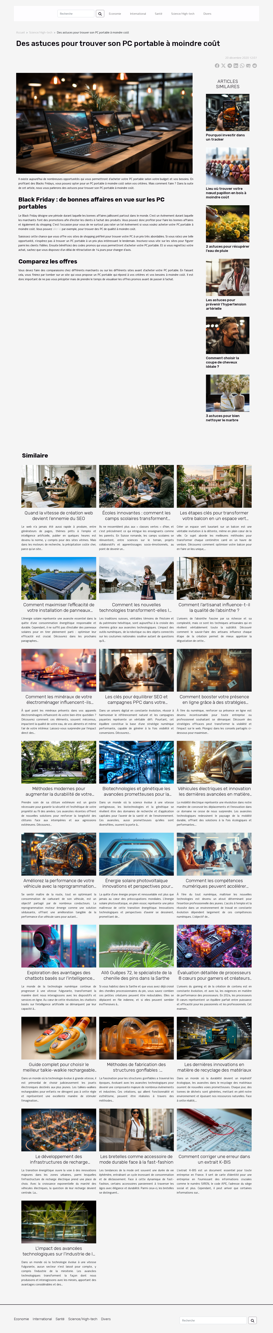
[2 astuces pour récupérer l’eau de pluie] (227, 223)
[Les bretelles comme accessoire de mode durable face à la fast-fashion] (136, 1129)
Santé (158, 13)
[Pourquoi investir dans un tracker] (227, 112)
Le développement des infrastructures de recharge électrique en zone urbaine (59, 1162)
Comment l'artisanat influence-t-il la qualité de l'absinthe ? (214, 607)
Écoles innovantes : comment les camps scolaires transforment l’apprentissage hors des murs (136, 518)
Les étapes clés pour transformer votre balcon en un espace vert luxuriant (214, 518)
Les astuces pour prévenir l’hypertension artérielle (226, 304)
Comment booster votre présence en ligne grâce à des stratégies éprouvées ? (214, 702)
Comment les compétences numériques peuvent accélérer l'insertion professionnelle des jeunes (214, 889)
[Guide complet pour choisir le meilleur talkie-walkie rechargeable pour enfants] (58, 1038)
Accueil (20, 32)
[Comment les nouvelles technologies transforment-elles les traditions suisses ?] (136, 578)
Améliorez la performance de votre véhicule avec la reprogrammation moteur (58, 886)
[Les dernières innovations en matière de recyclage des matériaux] (214, 1038)
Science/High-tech (182, 13)
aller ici (57, 229)
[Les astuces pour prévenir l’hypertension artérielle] (227, 277)
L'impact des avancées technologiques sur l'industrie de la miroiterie (58, 1254)
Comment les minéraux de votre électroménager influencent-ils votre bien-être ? (58, 702)
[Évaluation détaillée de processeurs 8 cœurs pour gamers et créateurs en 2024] (214, 946)
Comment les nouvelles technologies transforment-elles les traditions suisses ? (136, 610)
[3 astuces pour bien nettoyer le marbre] (227, 393)
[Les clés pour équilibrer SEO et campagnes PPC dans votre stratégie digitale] (136, 670)
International (138, 13)
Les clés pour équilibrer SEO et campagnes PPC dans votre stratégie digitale (136, 702)
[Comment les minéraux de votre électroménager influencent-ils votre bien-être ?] (58, 670)
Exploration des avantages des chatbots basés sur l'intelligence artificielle (58, 978)
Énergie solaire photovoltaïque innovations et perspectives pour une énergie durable (136, 886)
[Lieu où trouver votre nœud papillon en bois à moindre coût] (227, 165)
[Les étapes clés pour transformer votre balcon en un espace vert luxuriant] (214, 486)
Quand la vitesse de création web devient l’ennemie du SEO (59, 515)
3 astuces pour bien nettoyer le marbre (223, 418)
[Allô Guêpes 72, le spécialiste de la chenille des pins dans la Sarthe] (136, 946)
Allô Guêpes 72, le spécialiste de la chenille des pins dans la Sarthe (136, 975)
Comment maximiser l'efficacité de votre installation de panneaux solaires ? (58, 610)
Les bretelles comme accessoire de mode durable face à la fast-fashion (136, 1159)
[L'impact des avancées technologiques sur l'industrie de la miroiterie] (58, 1221)
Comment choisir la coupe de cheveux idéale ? (222, 362)
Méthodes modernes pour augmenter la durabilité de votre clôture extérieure (59, 794)
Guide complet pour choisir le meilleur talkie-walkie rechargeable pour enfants (59, 1070)
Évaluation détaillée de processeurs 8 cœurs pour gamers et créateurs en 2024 (214, 978)
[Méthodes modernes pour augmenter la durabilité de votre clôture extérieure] (58, 762)
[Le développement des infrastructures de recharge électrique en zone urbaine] (58, 1129)
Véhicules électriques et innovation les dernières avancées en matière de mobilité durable (214, 794)
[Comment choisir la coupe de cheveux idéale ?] (227, 335)
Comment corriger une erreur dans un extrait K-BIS (214, 1159)
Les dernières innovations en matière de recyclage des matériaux (214, 1067)
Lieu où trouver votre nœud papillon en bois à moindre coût (226, 192)
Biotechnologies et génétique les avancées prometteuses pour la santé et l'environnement (136, 794)
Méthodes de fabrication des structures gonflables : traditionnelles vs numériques (136, 1070)
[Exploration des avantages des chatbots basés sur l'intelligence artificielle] (58, 946)
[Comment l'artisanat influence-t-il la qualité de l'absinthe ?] (214, 578)
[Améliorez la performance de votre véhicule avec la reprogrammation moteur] (58, 853)
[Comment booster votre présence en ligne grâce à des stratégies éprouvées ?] (214, 670)
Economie (115, 13)
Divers (207, 13)
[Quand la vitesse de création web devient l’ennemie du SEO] (58, 486)
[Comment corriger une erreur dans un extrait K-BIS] (214, 1129)
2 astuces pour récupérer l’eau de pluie (227, 248)
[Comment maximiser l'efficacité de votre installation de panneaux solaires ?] (58, 578)
